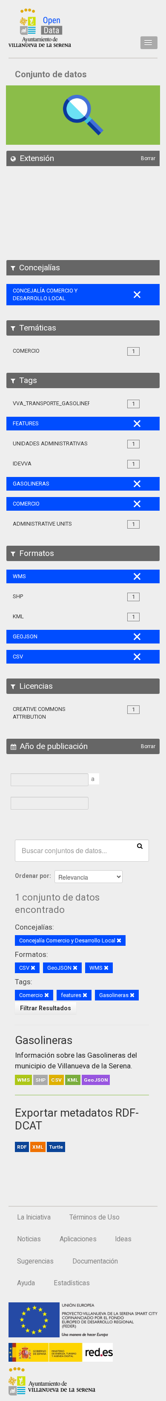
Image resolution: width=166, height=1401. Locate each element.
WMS (23, 1080)
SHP (40, 1080)
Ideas (123, 1239)
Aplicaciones (78, 1239)
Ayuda (26, 1283)
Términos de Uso (94, 1217)
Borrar (148, 158)
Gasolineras (43, 1040)
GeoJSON (96, 1080)
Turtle (56, 1147)
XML (37, 1147)
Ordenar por (32, 875)
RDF (22, 1147)
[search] (140, 845)
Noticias (29, 1239)
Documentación (95, 1261)
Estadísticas (72, 1283)
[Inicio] (40, 28)
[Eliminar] (119, 941)
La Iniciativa (34, 1217)
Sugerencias (35, 1261)
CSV (56, 1080)
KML (72, 1080)
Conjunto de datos (51, 74)
